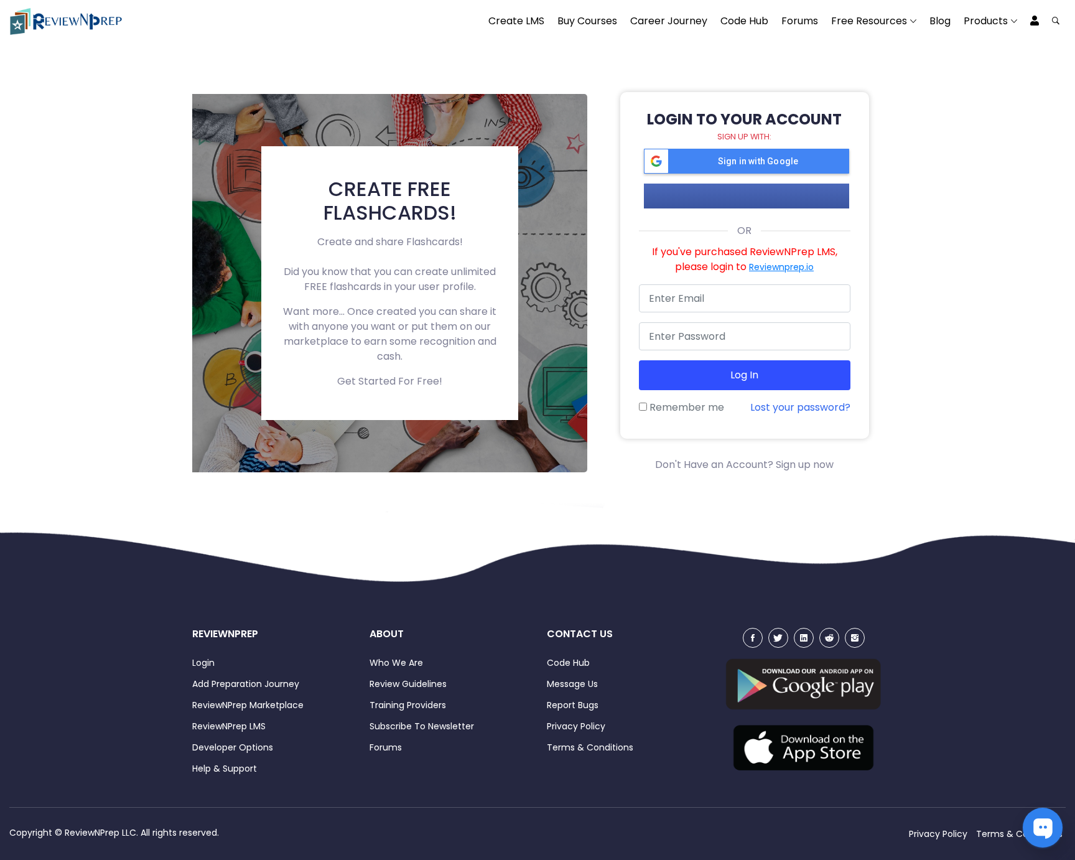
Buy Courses (587, 21)
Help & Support (224, 768)
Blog (940, 21)
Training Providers (408, 705)
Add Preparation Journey (245, 684)
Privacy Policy (576, 726)
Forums (799, 21)
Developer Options (232, 747)
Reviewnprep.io (781, 267)
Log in (744, 375)
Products (986, 21)
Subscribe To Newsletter (422, 726)
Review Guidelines (408, 684)
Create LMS (516, 21)
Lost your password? (800, 407)
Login (203, 663)
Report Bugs (572, 705)
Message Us (572, 684)
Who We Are (396, 663)
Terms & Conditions (590, 747)
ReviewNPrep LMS (229, 726)
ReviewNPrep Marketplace (248, 705)
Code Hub (744, 21)
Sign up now (805, 464)
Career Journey (668, 21)
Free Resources (869, 21)
